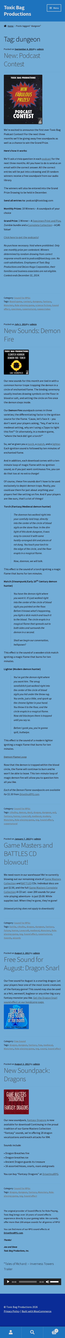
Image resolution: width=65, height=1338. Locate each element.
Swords (8, 937)
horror (16, 816)
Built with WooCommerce (36, 1311)
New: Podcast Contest (22, 59)
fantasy (47, 301)
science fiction (43, 305)
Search (32, 1332)
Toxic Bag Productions (17, 10)
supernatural (29, 309)
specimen (16, 309)
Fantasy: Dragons (36, 1120)
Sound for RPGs (22, 297)
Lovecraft (26, 816)
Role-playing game (24, 305)
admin (40, 49)
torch (31, 444)
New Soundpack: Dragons (27, 1074)
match (40, 444)
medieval (36, 816)
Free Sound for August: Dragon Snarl (31, 963)
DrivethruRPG (50, 1174)
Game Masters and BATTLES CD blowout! (28, 853)
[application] (32, 1281)
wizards (17, 937)
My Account (11, 1332)
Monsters (9, 305)
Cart (50, 1329)
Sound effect (46, 819)
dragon (37, 812)
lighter (56, 444)
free (40, 1045)
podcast (46, 158)
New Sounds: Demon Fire (32, 334)
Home (11, 25)
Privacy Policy (12, 1311)
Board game (16, 301)
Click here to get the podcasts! (21, 237)
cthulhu (14, 812)
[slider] (55, 1281)
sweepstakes (43, 309)
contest (27, 301)
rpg (37, 819)
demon (22, 812)
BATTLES (26, 883)
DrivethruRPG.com (29, 794)
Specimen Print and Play (46, 220)
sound (43, 1048)
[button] (23, 99)
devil (29, 812)
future (7, 930)
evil (54, 812)
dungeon (37, 301)
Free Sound (20, 1041)
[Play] (8, 1281)
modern (46, 816)
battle (13, 926)
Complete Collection (40, 225)
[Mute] (47, 1281)
